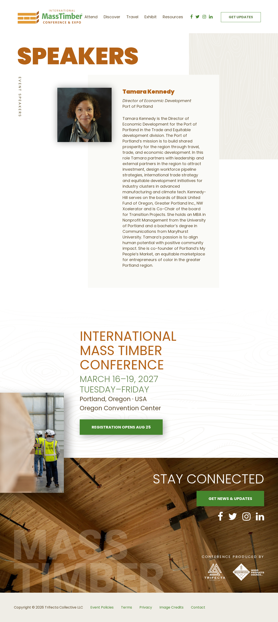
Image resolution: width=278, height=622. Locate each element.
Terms (126, 607)
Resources (173, 17)
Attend (91, 17)
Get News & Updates (230, 498)
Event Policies (102, 607)
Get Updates (241, 17)
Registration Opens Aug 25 (121, 427)
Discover (112, 17)
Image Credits (171, 607)
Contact (198, 607)
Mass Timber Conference (50, 16)
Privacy (145, 607)
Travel (132, 17)
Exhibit (150, 17)
